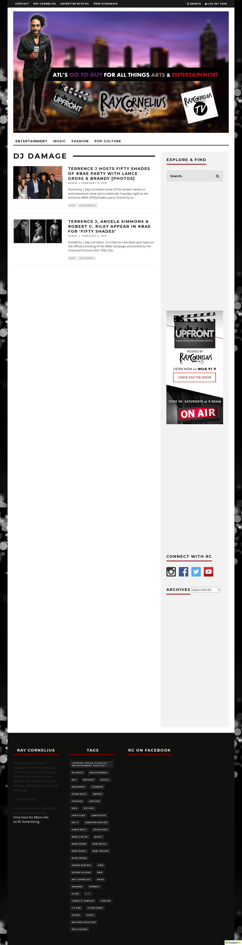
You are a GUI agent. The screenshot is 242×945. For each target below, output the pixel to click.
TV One (76, 908)
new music (99, 844)
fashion (77, 801)
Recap (72, 205)
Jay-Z (75, 822)
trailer (106, 901)
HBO (74, 808)
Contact (22, 3)
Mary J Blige (80, 836)
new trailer (101, 851)
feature (94, 801)
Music (60, 141)
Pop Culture (108, 141)
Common (97, 786)
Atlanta (77, 772)
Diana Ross (79, 794)
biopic (105, 779)
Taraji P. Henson (83, 901)
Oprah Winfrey (81, 865)
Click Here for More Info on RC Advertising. (31, 819)
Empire (97, 794)
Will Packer (79, 929)
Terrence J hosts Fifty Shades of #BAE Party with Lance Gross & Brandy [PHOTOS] (109, 173)
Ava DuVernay (98, 772)
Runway (94, 886)
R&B (100, 872)
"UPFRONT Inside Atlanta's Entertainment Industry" (89, 764)
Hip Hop (89, 808)
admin (72, 183)
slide (75, 893)
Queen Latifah (81, 872)
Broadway (78, 786)
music (98, 836)
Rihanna (77, 886)
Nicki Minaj (79, 858)
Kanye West (79, 829)
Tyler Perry (95, 908)
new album (79, 844)
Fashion (80, 141)
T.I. (88, 893)
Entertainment (32, 141)
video (90, 915)
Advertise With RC (74, 3)
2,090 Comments (87, 205)
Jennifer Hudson (96, 822)
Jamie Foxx (99, 815)
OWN (101, 865)
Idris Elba (78, 815)
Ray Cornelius (44, 3)
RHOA (100, 879)
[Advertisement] (194, 246)
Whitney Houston (84, 922)
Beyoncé (88, 779)
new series (79, 851)
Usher (76, 915)
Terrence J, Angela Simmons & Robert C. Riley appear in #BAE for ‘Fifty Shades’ (109, 226)
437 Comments (86, 258)
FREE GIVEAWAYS (106, 3)
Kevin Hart (101, 829)
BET (74, 779)
